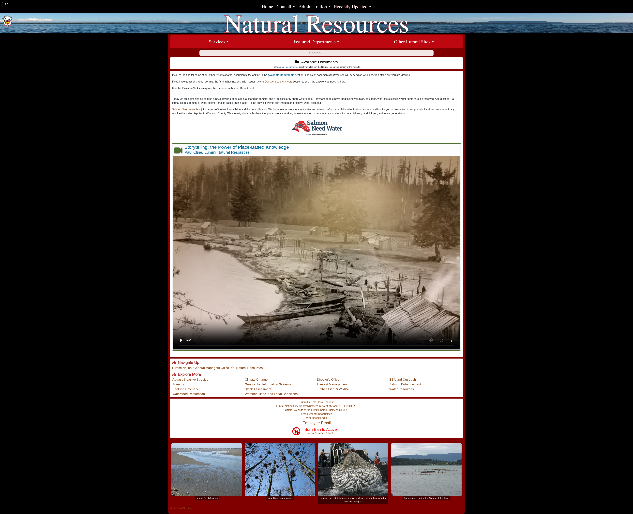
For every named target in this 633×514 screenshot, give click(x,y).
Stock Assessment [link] (258, 389)
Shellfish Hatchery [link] (185, 389)
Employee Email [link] (316, 423)
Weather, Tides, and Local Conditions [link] (271, 394)
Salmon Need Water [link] (184, 109)
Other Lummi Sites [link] (428, 41)
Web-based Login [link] (316, 418)
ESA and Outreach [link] (402, 379)
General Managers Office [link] (211, 368)
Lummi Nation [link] (182, 368)
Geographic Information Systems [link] (268, 384)
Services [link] (238, 41)
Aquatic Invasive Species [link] (190, 379)
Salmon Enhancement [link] (405, 384)
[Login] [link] (5, 3)
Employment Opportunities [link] (316, 414)
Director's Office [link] (328, 379)
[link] (316, 127)
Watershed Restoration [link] (188, 394)
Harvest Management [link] (332, 384)
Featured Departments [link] (329, 41)
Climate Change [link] (256, 379)
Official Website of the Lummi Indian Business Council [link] (316, 410)
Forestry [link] (178, 384)
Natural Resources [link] (249, 368)
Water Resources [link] (401, 389)
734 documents (289, 67)
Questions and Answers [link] (279, 81)
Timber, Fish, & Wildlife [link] (333, 389)
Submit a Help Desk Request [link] (316, 402)
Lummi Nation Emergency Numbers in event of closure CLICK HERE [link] (316, 406)
